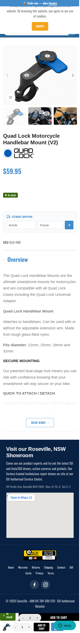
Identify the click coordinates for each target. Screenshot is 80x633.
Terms (52, 570)
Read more (37, 419)
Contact (62, 564)
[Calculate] (66, 221)
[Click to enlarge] (10, 95)
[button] (7, 74)
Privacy (40, 570)
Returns (37, 564)
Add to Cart (40, 627)
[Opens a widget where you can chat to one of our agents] (61, 626)
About (12, 564)
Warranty (24, 564)
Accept (38, 26)
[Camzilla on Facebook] (33, 581)
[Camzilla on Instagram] (44, 581)
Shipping (49, 564)
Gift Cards (27, 570)
